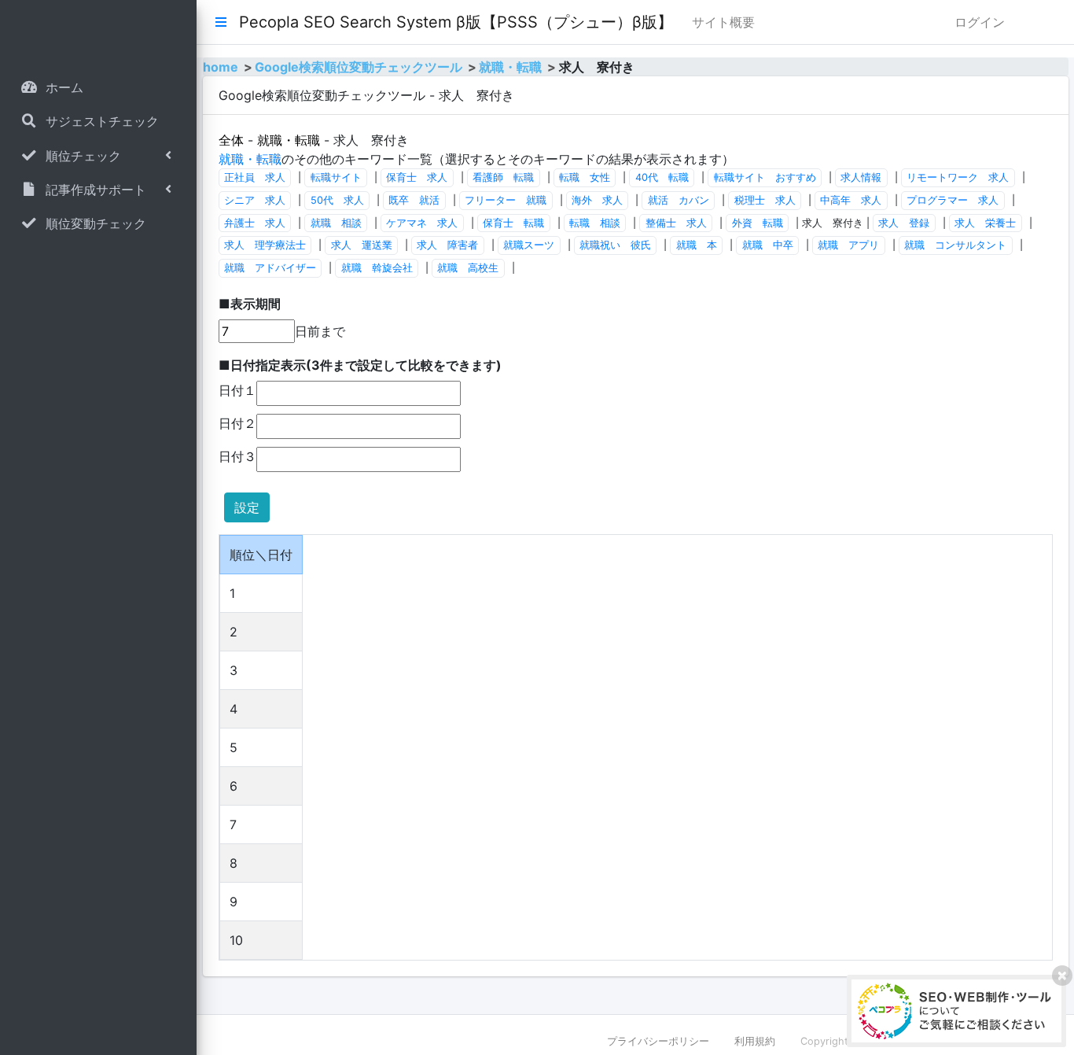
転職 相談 (594, 223)
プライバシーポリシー (658, 1041)
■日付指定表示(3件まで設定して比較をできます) (360, 365)
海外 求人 (597, 200)
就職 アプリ (848, 245)
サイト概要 (723, 22)
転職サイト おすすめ (765, 177)
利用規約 (754, 1041)
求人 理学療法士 (265, 245)
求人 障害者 (447, 245)
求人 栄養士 (985, 223)
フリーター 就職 (505, 200)
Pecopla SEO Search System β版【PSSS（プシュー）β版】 (456, 22)
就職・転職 (510, 67)
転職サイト (336, 177)
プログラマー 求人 (953, 200)
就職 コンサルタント (955, 245)
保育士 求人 (416, 177)
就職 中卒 (767, 245)
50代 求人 (337, 200)
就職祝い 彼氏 (615, 245)
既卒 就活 (414, 200)
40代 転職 (662, 177)
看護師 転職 (503, 177)
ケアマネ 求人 (422, 223)
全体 (231, 140)
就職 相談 (336, 223)
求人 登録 (903, 223)
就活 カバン (678, 200)
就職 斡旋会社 (377, 268)
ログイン (979, 22)
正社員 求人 (254, 177)
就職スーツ (528, 245)
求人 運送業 (361, 245)
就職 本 (696, 245)
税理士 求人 (765, 200)
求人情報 (860, 177)
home (220, 67)
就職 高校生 (467, 268)
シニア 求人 (254, 200)
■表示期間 (250, 304)
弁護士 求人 (254, 223)
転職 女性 (584, 177)
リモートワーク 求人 (958, 177)
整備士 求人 (676, 223)
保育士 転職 (513, 223)
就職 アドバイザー (270, 268)
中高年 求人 (850, 200)
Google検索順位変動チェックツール (358, 67)
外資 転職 (757, 223)
